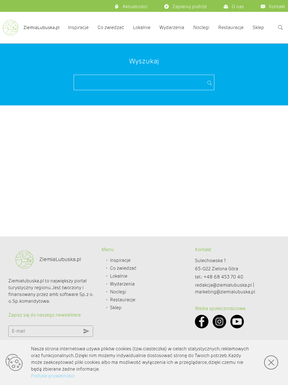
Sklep (258, 27)
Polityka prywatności (53, 376)
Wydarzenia (171, 27)
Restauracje (231, 27)
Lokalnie (141, 27)
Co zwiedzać (111, 27)
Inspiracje (78, 27)
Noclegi (201, 27)
